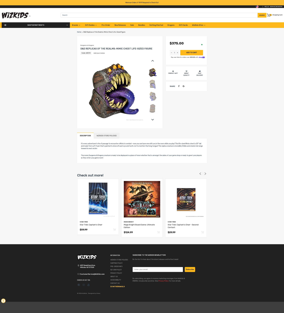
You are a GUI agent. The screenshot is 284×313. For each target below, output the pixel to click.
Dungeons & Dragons (87, 45)
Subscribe (190, 269)
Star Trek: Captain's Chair (91, 225)
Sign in (272, 6)
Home (79, 32)
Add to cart (191, 53)
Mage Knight (129, 222)
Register (279, 6)
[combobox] (163, 15)
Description (85, 136)
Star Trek (84, 222)
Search (262, 16)
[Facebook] (178, 86)
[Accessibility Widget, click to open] (3, 301)
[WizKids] (87, 257)
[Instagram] (83, 285)
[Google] (183, 86)
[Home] (16, 15)
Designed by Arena (94, 293)
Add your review (99, 53)
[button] (177, 53)
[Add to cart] (114, 229)
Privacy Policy (164, 281)
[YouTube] (88, 285)
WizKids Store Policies (107, 136)
